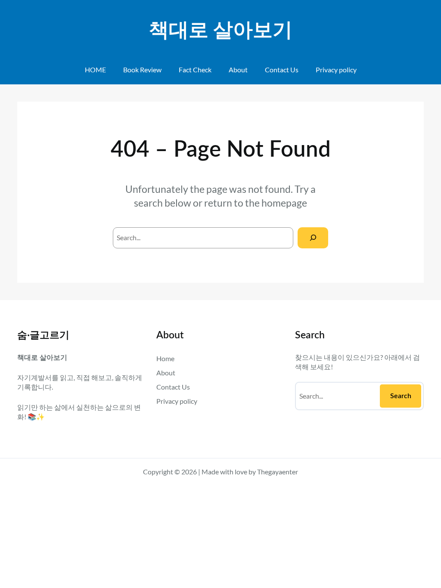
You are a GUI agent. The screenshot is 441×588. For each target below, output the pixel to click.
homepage (284, 203)
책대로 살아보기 (220, 30)
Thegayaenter (277, 471)
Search (400, 396)
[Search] (313, 237)
